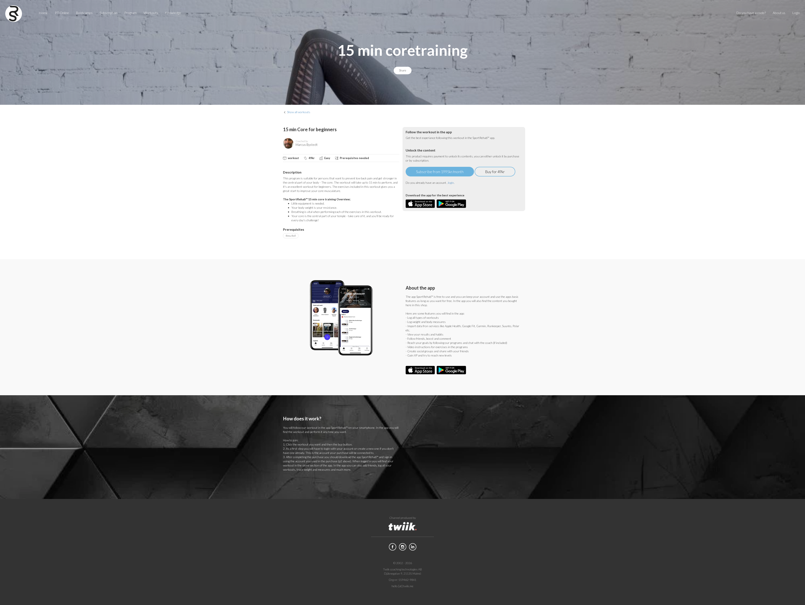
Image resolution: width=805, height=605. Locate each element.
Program (130, 13)
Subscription (108, 13)
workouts (151, 13)
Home (43, 13)
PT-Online (62, 13)
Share (402, 70)
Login (796, 13)
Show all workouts (298, 112)
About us (779, 13)
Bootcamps (84, 13)
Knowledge (173, 13)
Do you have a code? (751, 13)
